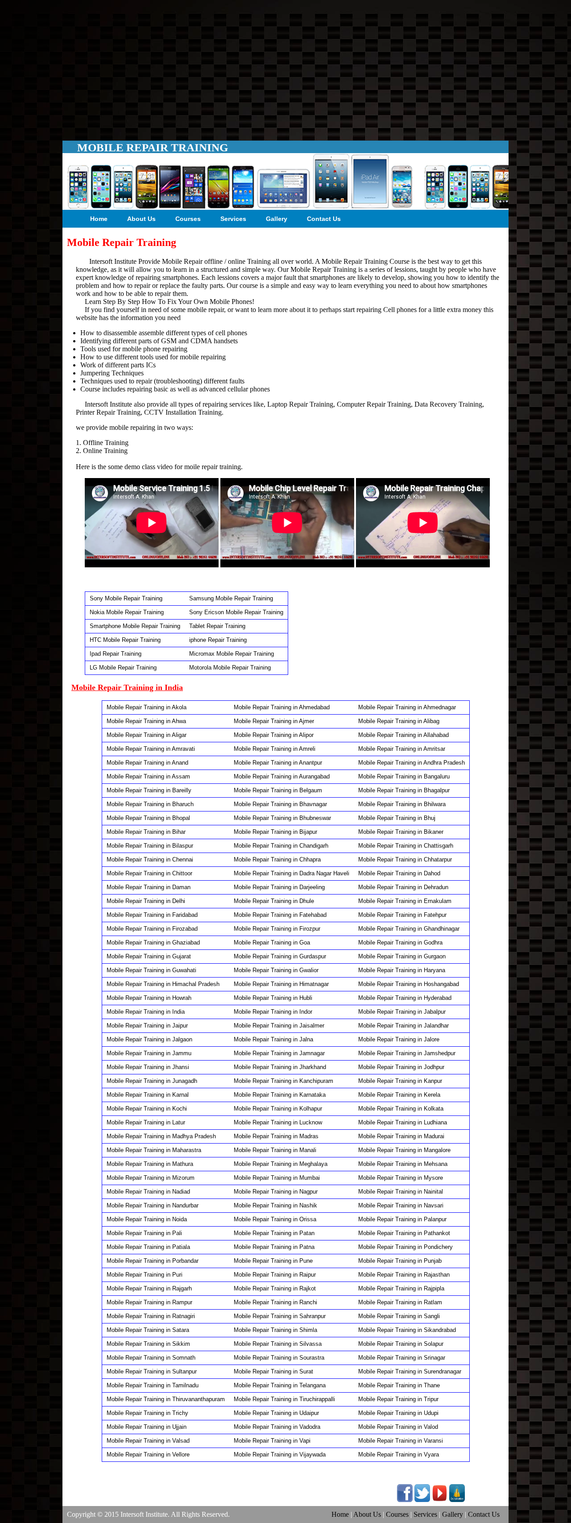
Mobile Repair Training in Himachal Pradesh (163, 984)
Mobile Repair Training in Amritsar (401, 748)
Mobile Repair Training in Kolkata (400, 1108)
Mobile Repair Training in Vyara (398, 1454)
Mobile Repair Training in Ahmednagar (407, 707)
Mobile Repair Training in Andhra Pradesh (411, 762)
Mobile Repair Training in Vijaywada (280, 1454)
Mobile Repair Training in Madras (276, 1136)
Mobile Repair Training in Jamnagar (279, 1053)
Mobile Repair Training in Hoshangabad (408, 984)
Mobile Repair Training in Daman (148, 887)
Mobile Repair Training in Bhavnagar (280, 804)
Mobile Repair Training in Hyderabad (404, 998)
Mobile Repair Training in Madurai (401, 1136)
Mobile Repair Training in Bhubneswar (282, 818)
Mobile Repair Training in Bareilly (149, 790)
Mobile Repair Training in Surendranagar (409, 1371)
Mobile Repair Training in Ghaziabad (153, 942)
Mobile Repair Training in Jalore (398, 1039)
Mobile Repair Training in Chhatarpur (405, 859)
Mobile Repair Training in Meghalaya (280, 1164)
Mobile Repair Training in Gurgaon (402, 956)
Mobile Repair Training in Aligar (146, 735)
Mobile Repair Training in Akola (146, 707)
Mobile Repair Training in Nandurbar (153, 1205)
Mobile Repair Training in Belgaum (278, 790)
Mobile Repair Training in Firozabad (152, 928)
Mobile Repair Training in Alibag (398, 721)
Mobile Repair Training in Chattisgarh (405, 845)
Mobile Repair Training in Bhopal (148, 818)
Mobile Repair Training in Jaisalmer (279, 1025)
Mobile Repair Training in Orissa (275, 1219)
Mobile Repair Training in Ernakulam (404, 901)
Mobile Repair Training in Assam (148, 776)
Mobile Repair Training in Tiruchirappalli (284, 1399)
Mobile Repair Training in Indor (273, 1011)
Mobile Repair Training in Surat (273, 1371)
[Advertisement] (285, 66)
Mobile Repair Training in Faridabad (152, 914)
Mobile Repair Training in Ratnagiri (151, 1316)
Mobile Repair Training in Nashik (275, 1205)
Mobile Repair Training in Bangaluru (404, 776)
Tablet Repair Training (217, 626)
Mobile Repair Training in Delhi (146, 901)
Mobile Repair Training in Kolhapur (278, 1108)
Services (233, 218)
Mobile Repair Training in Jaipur (147, 1025)
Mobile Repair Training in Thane (399, 1385)
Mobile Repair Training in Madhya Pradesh (161, 1136)
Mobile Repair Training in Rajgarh (149, 1288)
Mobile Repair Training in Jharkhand (280, 1067)
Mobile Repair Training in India (146, 1011)
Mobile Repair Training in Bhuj (396, 818)
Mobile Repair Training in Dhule (274, 901)
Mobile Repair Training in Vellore (148, 1454)
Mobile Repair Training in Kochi (147, 1108)
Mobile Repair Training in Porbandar (153, 1260)
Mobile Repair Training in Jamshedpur (406, 1053)
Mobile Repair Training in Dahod (399, 873)
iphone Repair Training (218, 640)
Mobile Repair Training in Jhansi (148, 1067)
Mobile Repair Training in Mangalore (404, 1150)
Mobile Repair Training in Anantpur (278, 762)
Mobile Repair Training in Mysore (400, 1177)
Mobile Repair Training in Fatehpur (402, 914)
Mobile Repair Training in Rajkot (275, 1288)
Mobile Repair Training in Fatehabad (280, 914)
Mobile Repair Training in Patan (274, 1233)
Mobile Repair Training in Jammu (149, 1053)
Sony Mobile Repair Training (126, 598)
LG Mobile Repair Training (123, 667)
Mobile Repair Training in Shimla (275, 1330)
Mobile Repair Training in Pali (144, 1233)
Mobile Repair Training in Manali (275, 1150)
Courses (188, 218)
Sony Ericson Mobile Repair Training (236, 612)
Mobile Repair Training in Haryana (401, 970)
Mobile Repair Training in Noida (147, 1219)
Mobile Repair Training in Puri (144, 1274)
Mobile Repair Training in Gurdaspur (280, 956)
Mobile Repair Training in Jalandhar (403, 1025)
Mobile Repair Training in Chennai (150, 859)
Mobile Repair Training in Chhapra (277, 859)
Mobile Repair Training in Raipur (275, 1274)
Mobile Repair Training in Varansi (400, 1440)
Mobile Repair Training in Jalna (273, 1039)
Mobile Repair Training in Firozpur (277, 928)
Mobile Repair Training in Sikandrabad (407, 1330)
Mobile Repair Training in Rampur (149, 1302)
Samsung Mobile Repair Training (231, 598)
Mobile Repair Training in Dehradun (403, 887)
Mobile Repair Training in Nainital (400, 1191)
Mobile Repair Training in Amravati (151, 748)
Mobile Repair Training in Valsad (148, 1440)
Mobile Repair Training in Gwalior (276, 970)
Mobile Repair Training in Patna (274, 1247)
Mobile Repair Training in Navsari (400, 1205)
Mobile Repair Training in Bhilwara (402, 804)
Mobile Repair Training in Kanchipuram (283, 1081)
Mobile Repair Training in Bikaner (400, 831)
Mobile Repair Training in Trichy (147, 1413)
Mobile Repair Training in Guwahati (151, 970)
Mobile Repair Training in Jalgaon (149, 1039)
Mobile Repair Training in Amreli (274, 748)
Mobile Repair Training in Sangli (399, 1316)
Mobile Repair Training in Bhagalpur (404, 790)
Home (99, 218)
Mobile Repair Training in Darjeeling (279, 887)
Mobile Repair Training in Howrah (149, 998)
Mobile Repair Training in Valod (398, 1426)
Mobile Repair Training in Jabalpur (402, 1011)
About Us (141, 218)
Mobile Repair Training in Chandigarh (281, 845)
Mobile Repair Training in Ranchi (275, 1302)
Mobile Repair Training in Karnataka (280, 1094)
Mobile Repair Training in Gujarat (149, 956)
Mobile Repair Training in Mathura (150, 1164)
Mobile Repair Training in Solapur (400, 1343)
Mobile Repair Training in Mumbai (277, 1177)
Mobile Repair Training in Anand (147, 762)
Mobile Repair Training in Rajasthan (404, 1274)
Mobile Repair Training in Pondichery (405, 1247)
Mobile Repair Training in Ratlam (400, 1302)
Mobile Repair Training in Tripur (398, 1399)
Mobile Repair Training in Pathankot (404, 1233)
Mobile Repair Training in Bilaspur (150, 845)
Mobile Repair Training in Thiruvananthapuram (166, 1399)
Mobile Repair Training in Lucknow (278, 1122)
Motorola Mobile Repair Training (230, 667)
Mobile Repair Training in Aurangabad (282, 776)
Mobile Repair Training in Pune (273, 1260)
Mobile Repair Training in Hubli (273, 998)
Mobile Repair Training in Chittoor (149, 873)
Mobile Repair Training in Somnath (151, 1357)
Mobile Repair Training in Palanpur (402, 1219)
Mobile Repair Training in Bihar (146, 831)
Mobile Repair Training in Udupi (398, 1413)
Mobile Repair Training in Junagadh (152, 1081)
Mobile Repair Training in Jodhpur (401, 1067)
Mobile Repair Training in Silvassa (278, 1343)
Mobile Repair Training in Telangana (280, 1385)
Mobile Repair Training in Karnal (148, 1094)
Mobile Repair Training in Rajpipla (401, 1288)
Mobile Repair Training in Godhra (400, 942)
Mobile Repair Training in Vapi (272, 1440)
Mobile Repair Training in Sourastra (279, 1357)
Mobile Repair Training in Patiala (148, 1247)
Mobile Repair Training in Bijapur (275, 831)
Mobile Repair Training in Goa (272, 942)
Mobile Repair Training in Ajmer (274, 721)
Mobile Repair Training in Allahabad (403, 735)
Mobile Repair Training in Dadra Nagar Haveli (291, 873)
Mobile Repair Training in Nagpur (276, 1191)
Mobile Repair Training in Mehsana (402, 1164)
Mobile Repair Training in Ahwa (146, 721)
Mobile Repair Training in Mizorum (150, 1177)
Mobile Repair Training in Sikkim (148, 1343)
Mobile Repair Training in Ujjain (146, 1426)
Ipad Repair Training (115, 653)
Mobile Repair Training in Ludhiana (402, 1122)
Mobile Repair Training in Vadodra (277, 1426)
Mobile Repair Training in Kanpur (400, 1081)
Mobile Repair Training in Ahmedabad (282, 707)
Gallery (276, 218)
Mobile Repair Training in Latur (146, 1122)
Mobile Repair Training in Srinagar (401, 1357)
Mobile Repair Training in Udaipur (276, 1413)
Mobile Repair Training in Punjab (400, 1260)
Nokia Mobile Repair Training (127, 612)
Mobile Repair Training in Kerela (399, 1094)
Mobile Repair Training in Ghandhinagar (408, 928)
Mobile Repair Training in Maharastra (154, 1150)
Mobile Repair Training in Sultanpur (152, 1371)
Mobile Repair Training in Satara (148, 1330)
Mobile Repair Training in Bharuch (150, 804)
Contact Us (324, 218)
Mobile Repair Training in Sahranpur (280, 1316)
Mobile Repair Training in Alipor (274, 735)
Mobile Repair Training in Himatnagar (281, 984)
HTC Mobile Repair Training (125, 640)
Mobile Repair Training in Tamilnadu (153, 1385)
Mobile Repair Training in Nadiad (148, 1191)
